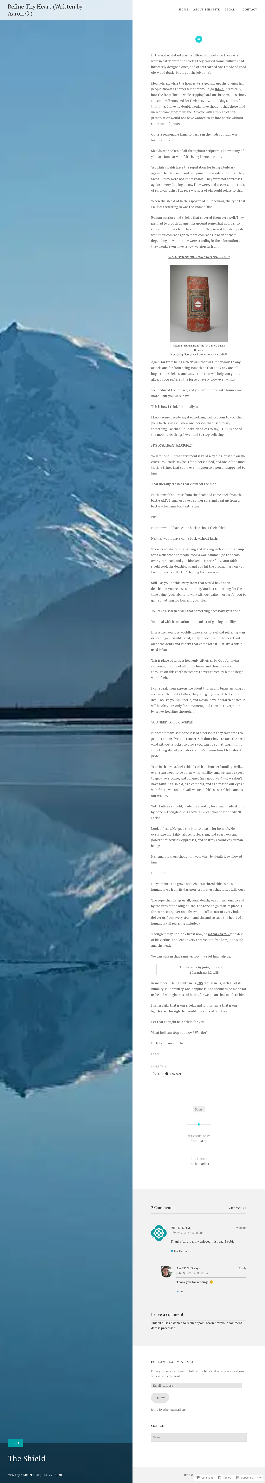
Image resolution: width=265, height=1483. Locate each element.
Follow (160, 1398)
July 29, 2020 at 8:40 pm (192, 1273)
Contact (250, 9)
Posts (15, 1443)
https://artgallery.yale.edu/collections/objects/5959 (199, 354)
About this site (206, 9)
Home (184, 9)
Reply (242, 1228)
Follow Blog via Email (173, 1361)
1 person (187, 1251)
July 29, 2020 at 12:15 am (187, 1233)
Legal (230, 9)
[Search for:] (199, 1437)
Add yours (238, 1208)
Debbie (177, 1227)
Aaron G (28, 1475)
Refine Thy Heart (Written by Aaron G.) (45, 10)
